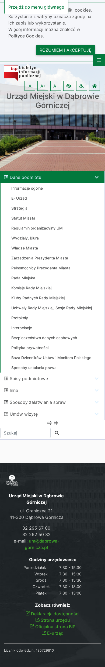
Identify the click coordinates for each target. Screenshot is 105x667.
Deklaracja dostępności (54, 613)
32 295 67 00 (36, 528)
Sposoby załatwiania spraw (38, 402)
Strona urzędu (55, 620)
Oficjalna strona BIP (54, 626)
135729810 (45, 650)
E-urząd (55, 633)
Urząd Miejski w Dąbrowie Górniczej (52, 101)
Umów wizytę (24, 414)
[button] (68, 86)
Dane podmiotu (25, 177)
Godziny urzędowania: (52, 559)
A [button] (30, 86)
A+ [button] (43, 86)
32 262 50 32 (36, 534)
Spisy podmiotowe (29, 378)
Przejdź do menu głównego (36, 7)
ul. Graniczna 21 (36, 510)
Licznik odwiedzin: (19, 650)
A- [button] (55, 86)
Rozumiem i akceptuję (66, 50)
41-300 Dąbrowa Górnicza (36, 517)
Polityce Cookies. (26, 36)
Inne (14, 390)
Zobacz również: (52, 605)
